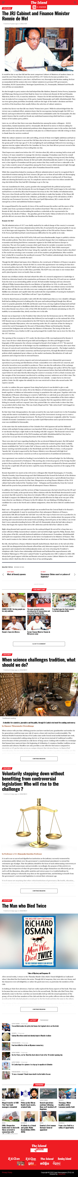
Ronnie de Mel (19, 567)
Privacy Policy (7, 1172)
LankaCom (61, 1174)
